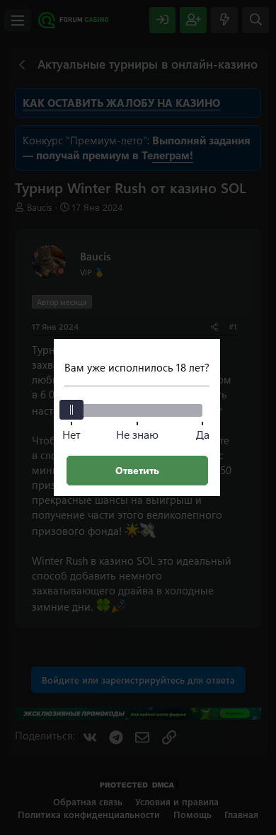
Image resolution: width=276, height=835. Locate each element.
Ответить (137, 470)
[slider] (71, 410)
